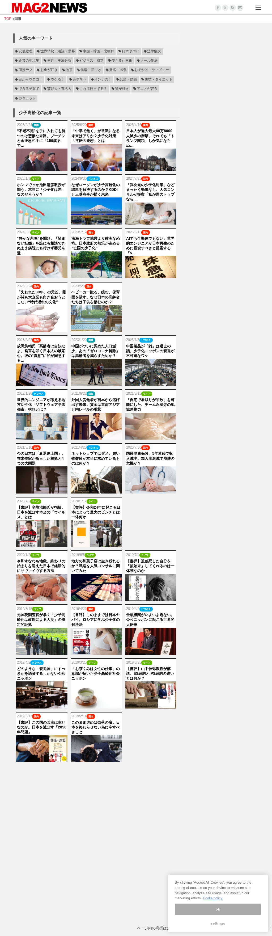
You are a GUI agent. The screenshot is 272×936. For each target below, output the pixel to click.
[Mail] (240, 8)
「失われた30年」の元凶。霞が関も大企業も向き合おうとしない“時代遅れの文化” (41, 297)
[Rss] (233, 8)
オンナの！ (103, 79)
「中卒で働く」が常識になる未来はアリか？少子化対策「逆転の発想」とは (95, 135)
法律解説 (154, 51)
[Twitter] (225, 8)
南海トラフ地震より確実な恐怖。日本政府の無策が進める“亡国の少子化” (95, 243)
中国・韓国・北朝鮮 (98, 51)
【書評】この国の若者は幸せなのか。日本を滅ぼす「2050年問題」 (41, 727)
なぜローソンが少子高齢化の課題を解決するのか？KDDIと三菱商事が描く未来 (95, 189)
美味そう (79, 79)
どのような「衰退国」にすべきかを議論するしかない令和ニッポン (41, 673)
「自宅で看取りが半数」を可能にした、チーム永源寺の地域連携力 (150, 404)
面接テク (25, 70)
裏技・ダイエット (158, 79)
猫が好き (122, 89)
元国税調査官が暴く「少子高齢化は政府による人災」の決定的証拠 (41, 619)
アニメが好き (147, 89)
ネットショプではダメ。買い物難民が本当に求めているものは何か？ (95, 458)
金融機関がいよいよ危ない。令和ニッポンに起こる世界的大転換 (150, 619)
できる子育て (29, 89)
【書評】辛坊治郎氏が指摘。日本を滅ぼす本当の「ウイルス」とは (41, 512)
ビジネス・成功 (91, 60)
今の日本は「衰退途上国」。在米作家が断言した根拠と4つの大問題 (41, 458)
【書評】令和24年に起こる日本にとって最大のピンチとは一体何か (95, 512)
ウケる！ (58, 79)
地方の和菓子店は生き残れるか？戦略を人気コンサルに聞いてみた (95, 566)
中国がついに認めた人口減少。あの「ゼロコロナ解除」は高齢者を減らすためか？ (95, 351)
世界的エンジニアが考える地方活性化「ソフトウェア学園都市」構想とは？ (41, 404)
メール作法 (149, 60)
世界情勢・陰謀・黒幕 (57, 51)
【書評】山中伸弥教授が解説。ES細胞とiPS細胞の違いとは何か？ (150, 673)
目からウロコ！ (31, 79)
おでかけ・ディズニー (151, 70)
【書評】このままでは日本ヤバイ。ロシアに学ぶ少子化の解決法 (95, 619)
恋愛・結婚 (128, 79)
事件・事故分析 (59, 60)
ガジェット (27, 98)
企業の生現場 (29, 60)
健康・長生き (90, 70)
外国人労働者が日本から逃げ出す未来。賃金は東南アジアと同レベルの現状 (95, 404)
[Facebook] (218, 8)
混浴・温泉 (117, 70)
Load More (96, 772)
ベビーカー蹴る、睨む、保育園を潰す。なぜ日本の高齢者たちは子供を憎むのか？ (95, 297)
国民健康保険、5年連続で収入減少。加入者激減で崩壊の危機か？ (150, 458)
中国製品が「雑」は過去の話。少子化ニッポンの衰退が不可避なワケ (150, 351)
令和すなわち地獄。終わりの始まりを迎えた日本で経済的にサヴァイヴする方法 (41, 566)
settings (218, 923)
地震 (69, 70)
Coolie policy (213, 898)
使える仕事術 (122, 60)
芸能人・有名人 (59, 89)
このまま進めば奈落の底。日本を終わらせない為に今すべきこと (95, 727)
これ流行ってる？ (93, 89)
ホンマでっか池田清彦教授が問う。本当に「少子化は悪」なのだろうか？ (41, 189)
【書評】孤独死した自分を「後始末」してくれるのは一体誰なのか (150, 566)
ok (218, 909)
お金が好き (49, 70)
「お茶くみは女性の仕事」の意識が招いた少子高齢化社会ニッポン (95, 673)
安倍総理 (25, 51)
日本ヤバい (130, 51)
